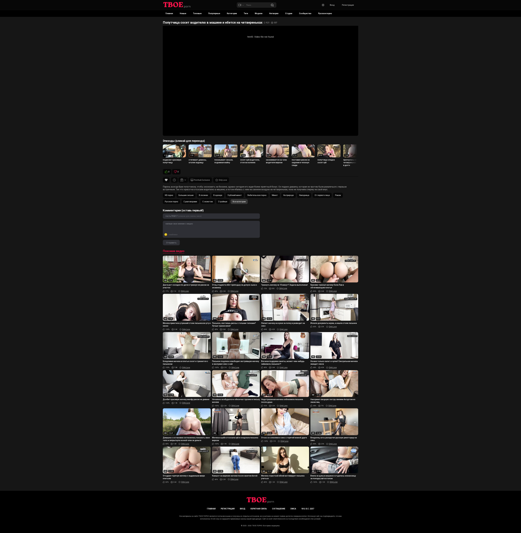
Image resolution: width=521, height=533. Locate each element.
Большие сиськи (186, 195)
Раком (338, 195)
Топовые (197, 13)
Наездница (304, 195)
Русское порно (325, 13)
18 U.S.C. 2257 (307, 509)
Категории (232, 13)
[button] (323, 5)
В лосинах (203, 195)
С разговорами (190, 202)
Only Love (223, 180)
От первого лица (322, 195)
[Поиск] (272, 5)
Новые (183, 13)
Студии (288, 13)
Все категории (239, 202)
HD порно (169, 195)
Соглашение (278, 509)
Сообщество (305, 13)
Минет (275, 195)
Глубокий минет (235, 195)
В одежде (217, 195)
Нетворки (273, 13)
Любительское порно (256, 195)
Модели (258, 13)
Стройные (222, 202)
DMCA (293, 509)
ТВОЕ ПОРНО (257, 526)
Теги (246, 13)
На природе (288, 195)
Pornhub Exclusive (202, 180)
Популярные (214, 13)
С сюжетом (207, 202)
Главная (169, 13)
